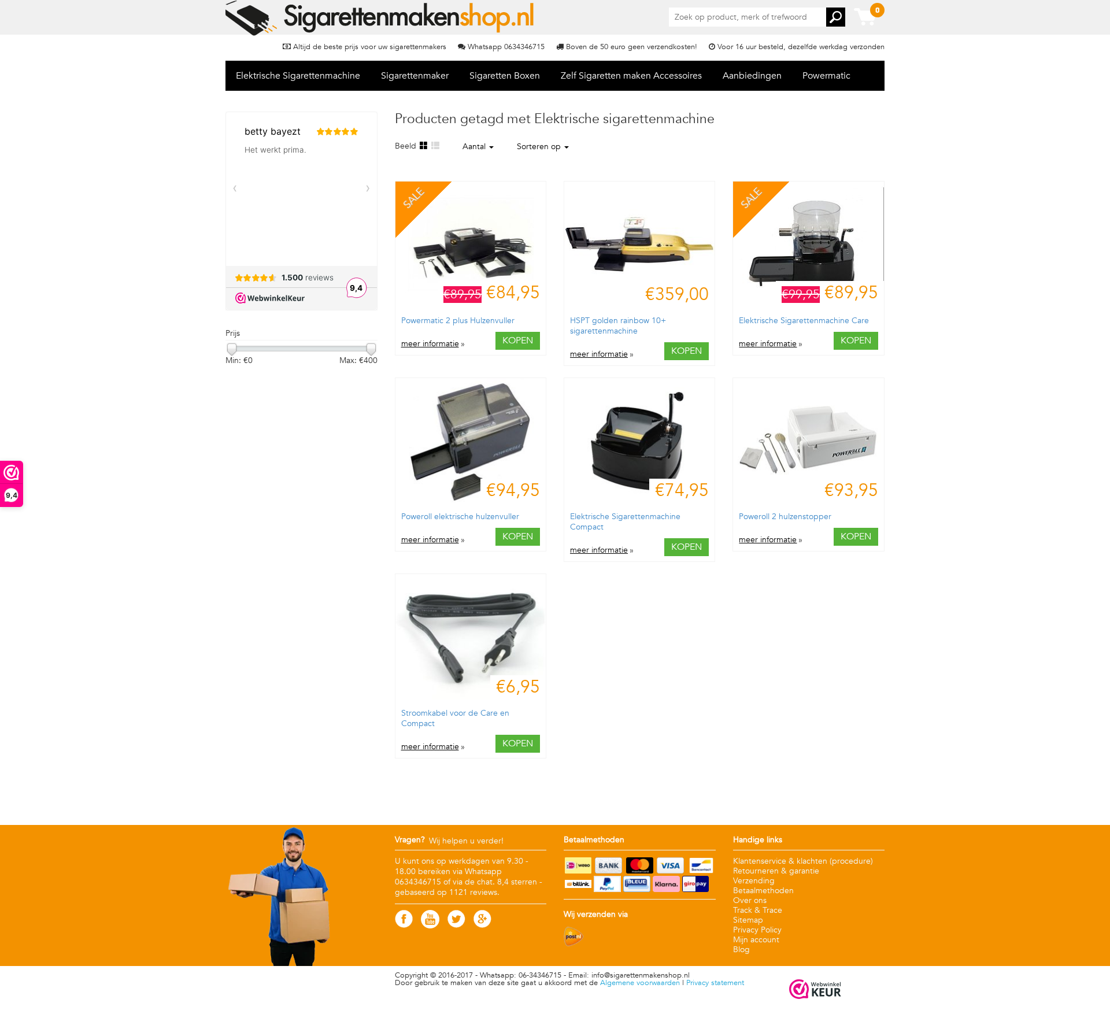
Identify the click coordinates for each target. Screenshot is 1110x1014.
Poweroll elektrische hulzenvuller (460, 516)
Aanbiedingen (752, 75)
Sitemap (748, 920)
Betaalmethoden (763, 890)
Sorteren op (540, 146)
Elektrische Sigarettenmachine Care (804, 320)
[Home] (380, 18)
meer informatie (430, 344)
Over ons (750, 900)
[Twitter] (456, 925)
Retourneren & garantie (776, 870)
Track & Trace (757, 910)
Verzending (754, 880)
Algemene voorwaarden (640, 983)
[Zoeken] (835, 17)
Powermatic (826, 75)
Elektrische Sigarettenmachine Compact (625, 521)
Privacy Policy (757, 929)
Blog (741, 949)
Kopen (517, 340)
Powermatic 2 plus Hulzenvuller (458, 320)
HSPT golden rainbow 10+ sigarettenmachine (618, 325)
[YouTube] (430, 925)
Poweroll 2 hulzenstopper (785, 516)
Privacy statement (715, 983)
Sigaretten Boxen (504, 75)
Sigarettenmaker (415, 75)
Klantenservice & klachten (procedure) (803, 861)
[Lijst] (434, 145)
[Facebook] (404, 925)
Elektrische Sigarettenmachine (298, 75)
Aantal (475, 146)
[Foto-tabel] (423, 145)
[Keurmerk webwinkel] (815, 990)
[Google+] (482, 925)
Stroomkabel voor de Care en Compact (455, 718)
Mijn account (756, 939)
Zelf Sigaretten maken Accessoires (631, 75)
